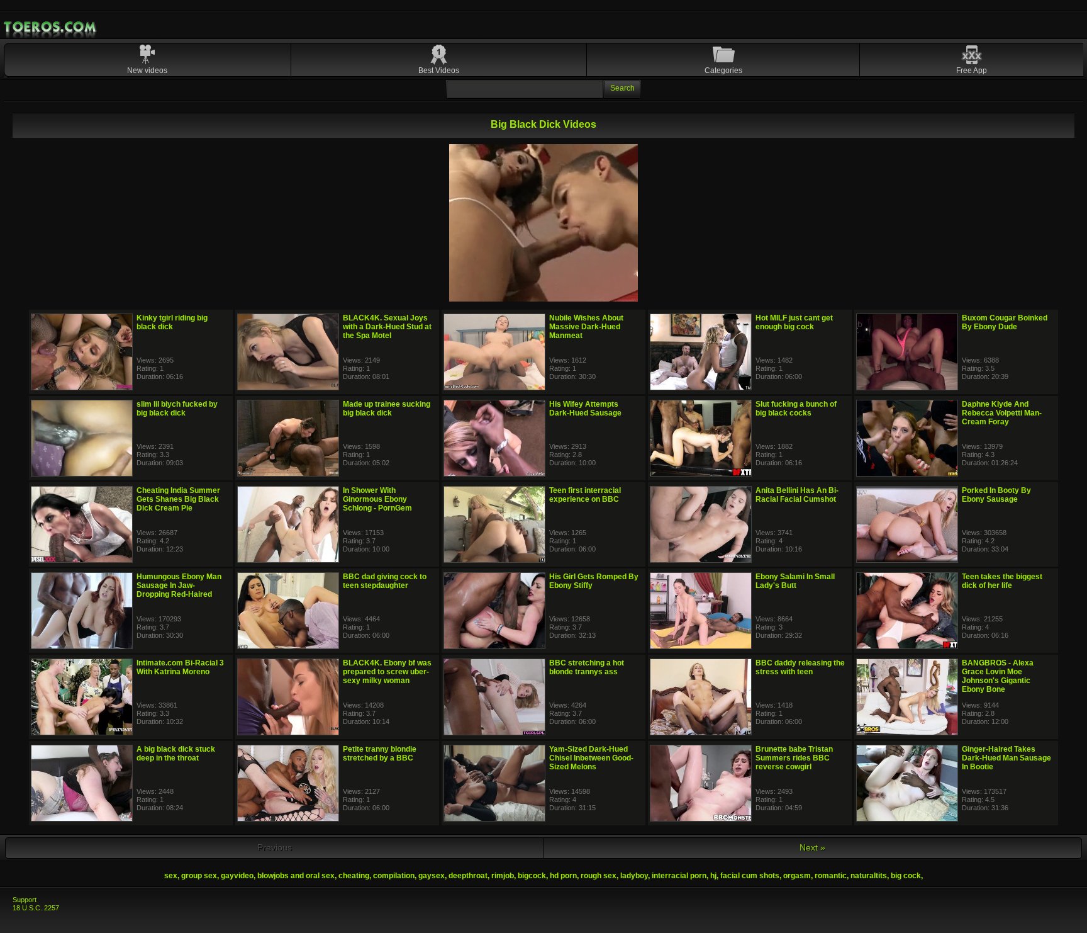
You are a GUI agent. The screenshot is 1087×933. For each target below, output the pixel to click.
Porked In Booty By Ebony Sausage (996, 495)
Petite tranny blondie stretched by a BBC (379, 753)
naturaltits (868, 875)
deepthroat (468, 875)
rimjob (502, 875)
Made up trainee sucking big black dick (386, 408)
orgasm (797, 875)
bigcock (532, 875)
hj (713, 875)
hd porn (563, 875)
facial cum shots (749, 875)
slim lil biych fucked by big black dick (177, 408)
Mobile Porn (51, 27)
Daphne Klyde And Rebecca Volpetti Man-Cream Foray (1002, 413)
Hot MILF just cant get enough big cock (794, 322)
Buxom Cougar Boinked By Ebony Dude (1004, 322)
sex (170, 875)
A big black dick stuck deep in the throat (176, 753)
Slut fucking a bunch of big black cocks (796, 408)
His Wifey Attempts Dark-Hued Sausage (585, 408)
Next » (812, 847)
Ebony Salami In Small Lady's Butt (795, 581)
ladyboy (634, 875)
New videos (147, 70)
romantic (831, 875)
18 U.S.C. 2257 (36, 908)
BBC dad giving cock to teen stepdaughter (384, 581)
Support (24, 899)
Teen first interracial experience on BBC (585, 495)
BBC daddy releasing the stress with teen (800, 667)
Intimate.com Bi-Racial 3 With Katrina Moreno (180, 667)
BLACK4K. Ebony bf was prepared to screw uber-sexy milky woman (387, 672)
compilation (394, 875)
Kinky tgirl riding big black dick (172, 322)
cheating (353, 875)
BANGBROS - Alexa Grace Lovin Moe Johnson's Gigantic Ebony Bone (998, 676)
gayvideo (237, 875)
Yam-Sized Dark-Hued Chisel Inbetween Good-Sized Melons (591, 758)
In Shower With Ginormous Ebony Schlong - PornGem (377, 499)
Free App (971, 70)
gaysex (431, 875)
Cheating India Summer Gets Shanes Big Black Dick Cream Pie (178, 499)
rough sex (598, 875)
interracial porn (679, 875)
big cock (906, 875)
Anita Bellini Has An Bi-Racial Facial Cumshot (797, 495)
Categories (723, 70)
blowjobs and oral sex (296, 875)
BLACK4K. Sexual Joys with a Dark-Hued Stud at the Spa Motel (387, 327)
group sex (199, 875)
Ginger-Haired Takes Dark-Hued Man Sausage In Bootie (1006, 758)
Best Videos (438, 70)
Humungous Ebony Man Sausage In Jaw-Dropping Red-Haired (179, 585)
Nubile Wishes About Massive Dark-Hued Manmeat (586, 327)
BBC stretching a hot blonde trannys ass (586, 667)
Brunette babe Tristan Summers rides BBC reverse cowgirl (794, 758)
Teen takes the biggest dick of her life (1002, 581)
